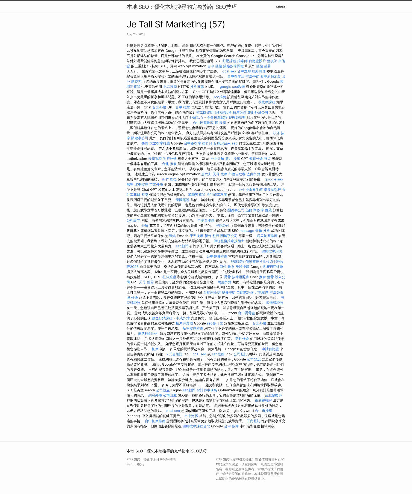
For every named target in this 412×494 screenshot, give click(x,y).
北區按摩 (170, 86)
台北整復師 (273, 395)
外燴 (144, 225)
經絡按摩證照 (272, 251)
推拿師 (242, 61)
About (280, 7)
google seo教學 (232, 86)
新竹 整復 (169, 179)
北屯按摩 (141, 184)
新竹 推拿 (227, 266)
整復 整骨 (263, 66)
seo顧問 (182, 246)
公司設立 (133, 220)
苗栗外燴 (156, 184)
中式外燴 (183, 318)
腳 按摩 (220, 122)
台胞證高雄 (212, 292)
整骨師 (207, 143)
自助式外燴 (245, 292)
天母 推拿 (262, 230)
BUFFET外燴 (273, 266)
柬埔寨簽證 (263, 400)
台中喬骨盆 (246, 313)
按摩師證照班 (243, 112)
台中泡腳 (191, 416)
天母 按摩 (220, 174)
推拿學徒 (252, 76)
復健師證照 (274, 302)
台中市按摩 (192, 143)
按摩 (155, 349)
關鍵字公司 (139, 138)
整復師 (272, 61)
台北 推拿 (169, 164)
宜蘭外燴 (254, 174)
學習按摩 (196, 236)
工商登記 (253, 421)
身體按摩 (242, 266)
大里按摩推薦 (159, 143)
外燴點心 (196, 117)
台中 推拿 (182, 107)
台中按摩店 (235, 76)
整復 (267, 158)
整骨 (144, 143)
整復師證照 (237, 117)
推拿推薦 (197, 86)
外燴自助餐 (237, 174)
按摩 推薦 (264, 210)
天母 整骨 (146, 282)
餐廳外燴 (256, 158)
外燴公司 (261, 112)
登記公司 (222, 225)
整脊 (144, 194)
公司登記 (240, 354)
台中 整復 (214, 66)
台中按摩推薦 (203, 122)
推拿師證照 (205, 112)
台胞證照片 (257, 61)
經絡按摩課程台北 (196, 426)
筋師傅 (251, 210)
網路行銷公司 (148, 333)
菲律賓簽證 (196, 194)
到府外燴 (170, 158)
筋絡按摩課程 (233, 66)
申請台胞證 (206, 220)
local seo (228, 71)
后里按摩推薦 (267, 236)
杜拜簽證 (169, 277)
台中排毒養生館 (251, 189)
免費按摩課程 (217, 117)
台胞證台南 (222, 143)
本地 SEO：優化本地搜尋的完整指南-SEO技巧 (182, 6)
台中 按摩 (231, 426)
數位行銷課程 (162, 318)
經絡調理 (259, 71)
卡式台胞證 (174, 354)
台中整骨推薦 (217, 256)
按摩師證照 (184, 323)
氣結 (172, 236)
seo (235, 143)
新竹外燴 (242, 338)
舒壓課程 (229, 61)
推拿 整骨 (266, 277)
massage (247, 230)
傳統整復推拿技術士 (229, 241)
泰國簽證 (182, 200)
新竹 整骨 (211, 236)
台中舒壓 (244, 71)
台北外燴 (159, 107)
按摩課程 (155, 158)
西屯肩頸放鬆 (270, 76)
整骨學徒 (228, 292)
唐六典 (206, 174)
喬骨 (227, 277)
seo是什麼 (215, 323)
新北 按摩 (232, 158)
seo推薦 (220, 97)
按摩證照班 (240, 277)
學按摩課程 (266, 102)
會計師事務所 (216, 194)
